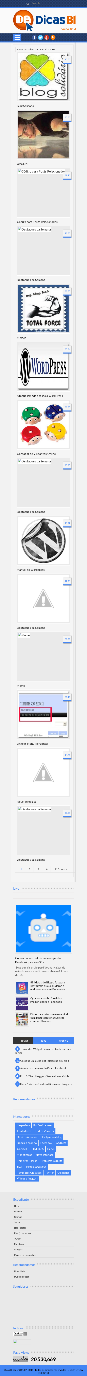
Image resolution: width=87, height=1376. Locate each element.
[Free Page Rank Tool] (20, 1335)
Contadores (24, 1131)
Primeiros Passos (27, 1160)
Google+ (46, 37)
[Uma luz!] (43, 135)
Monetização (24, 1154)
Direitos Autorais (27, 1137)
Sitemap (18, 1217)
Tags (43, 1040)
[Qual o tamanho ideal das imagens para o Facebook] (22, 1004)
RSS (53, 37)
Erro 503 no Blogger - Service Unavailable (44, 1076)
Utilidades (63, 1172)
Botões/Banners (42, 1125)
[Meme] (43, 656)
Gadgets (61, 1142)
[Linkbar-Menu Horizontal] (43, 714)
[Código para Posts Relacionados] (43, 193)
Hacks (50, 1149)
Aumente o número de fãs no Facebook (43, 1068)
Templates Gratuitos (29, 1172)
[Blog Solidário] (43, 77)
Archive (63, 1040)
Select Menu (17, 37)
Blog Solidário (25, 106)
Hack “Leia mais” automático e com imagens (46, 1084)
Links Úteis (19, 1271)
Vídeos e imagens (27, 1178)
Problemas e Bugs (51, 1160)
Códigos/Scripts (44, 1131)
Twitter (49, 1172)
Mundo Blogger (21, 1277)
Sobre (17, 1222)
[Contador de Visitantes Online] (43, 425)
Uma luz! (22, 163)
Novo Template (26, 801)
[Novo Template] (43, 772)
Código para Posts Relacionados (37, 221)
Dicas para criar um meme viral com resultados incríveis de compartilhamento (49, 1017)
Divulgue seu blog (51, 1137)
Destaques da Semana (31, 279)
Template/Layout (36, 1166)
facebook (34, 37)
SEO (19, 1166)
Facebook (46, 1142)
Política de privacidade (25, 1255)
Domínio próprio (27, 1142)
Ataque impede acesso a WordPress (40, 395)
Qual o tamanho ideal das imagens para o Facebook (46, 1000)
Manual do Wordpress (31, 569)
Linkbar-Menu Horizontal (32, 743)
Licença (18, 1211)
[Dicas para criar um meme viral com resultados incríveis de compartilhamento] (22, 1019)
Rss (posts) (20, 1228)
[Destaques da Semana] (43, 251)
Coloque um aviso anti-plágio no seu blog (44, 1060)
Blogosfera (23, 1125)
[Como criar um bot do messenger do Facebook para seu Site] (43, 929)
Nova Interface (44, 1154)
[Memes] (43, 309)
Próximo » (61, 869)
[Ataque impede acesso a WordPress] (43, 367)
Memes (21, 337)
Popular (23, 1040)
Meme (21, 685)
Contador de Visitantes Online (36, 453)
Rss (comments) (22, 1233)
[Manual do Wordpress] (43, 540)
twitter (40, 37)
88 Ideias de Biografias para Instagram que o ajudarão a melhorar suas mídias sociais (48, 986)
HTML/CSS (37, 1149)
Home (20, 49)
